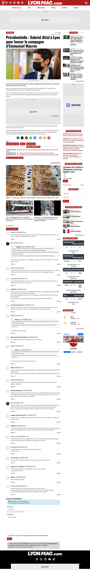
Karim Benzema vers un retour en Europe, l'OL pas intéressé (73, 134)
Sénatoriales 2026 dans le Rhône (76, 222)
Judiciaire (72, 73)
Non (65, 176)
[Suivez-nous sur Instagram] (45, 560)
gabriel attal (31, 144)
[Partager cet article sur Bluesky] (34, 137)
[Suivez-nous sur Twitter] (41, 560)
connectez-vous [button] (22, 511)
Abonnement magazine (16, 7)
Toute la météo (79, 328)
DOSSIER (71, 210)
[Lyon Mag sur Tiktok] (53, 560)
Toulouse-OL (73, 45)
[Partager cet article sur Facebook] (18, 137)
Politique (53, 7)
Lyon (23, 144)
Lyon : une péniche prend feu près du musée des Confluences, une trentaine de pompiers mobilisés (38, 155)
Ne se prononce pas (68, 178)
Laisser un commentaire (12, 229)
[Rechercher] (86, 3)
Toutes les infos (79, 81)
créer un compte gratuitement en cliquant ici (23, 547)
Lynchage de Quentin (75, 231)
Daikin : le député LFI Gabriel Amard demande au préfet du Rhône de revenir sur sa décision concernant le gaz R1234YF (73, 147)
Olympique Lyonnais (75, 226)
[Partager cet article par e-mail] (44, 137)
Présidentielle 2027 (75, 216)
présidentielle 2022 (13, 144)
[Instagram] (14, 2)
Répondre (13, 239)
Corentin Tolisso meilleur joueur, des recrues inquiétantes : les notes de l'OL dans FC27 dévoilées (77, 60)
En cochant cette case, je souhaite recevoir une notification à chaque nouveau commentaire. (28, 535)
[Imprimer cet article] (40, 137)
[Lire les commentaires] (48, 137)
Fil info (29, 7)
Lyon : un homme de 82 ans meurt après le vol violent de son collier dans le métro (77, 52)
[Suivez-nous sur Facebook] (73, 343)
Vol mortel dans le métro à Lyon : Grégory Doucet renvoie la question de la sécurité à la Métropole (77, 39)
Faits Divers (64, 7)
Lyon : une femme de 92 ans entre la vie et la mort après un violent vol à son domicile (35, 153)
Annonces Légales (41, 7)
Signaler (59, 239)
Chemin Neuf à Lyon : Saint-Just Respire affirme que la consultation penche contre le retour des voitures (77, 68)
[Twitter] (10, 2)
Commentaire (10, 514)
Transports (72, 64)
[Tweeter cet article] (22, 137)
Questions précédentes (67, 185)
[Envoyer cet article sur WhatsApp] (30, 137)
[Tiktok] (22, 2)
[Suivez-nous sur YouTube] (49, 560)
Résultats (82, 185)
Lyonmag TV (75, 7)
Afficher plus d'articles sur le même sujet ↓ (15, 158)
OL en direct (72, 43)
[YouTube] (18, 2)
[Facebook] (6, 2)
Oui (65, 174)
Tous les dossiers (79, 235)
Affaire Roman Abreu (75, 211)
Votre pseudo (10, 507)
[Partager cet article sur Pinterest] (26, 137)
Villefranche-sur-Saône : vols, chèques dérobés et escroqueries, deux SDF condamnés (76, 77)
